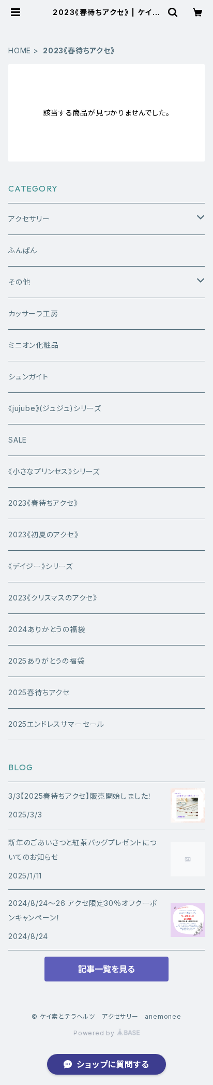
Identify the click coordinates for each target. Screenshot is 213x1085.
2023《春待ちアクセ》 (43, 502)
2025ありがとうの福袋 (46, 660)
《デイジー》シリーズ (40, 566)
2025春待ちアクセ (39, 692)
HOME (19, 50)
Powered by (95, 1033)
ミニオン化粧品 (33, 345)
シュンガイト (28, 376)
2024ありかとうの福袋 (46, 629)
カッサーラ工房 (33, 313)
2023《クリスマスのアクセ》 (52, 597)
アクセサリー (29, 218)
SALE (17, 439)
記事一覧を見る (106, 969)
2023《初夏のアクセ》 (43, 534)
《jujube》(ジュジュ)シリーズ (54, 408)
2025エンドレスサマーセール (56, 724)
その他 (19, 281)
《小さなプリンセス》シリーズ (54, 471)
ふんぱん (22, 250)
